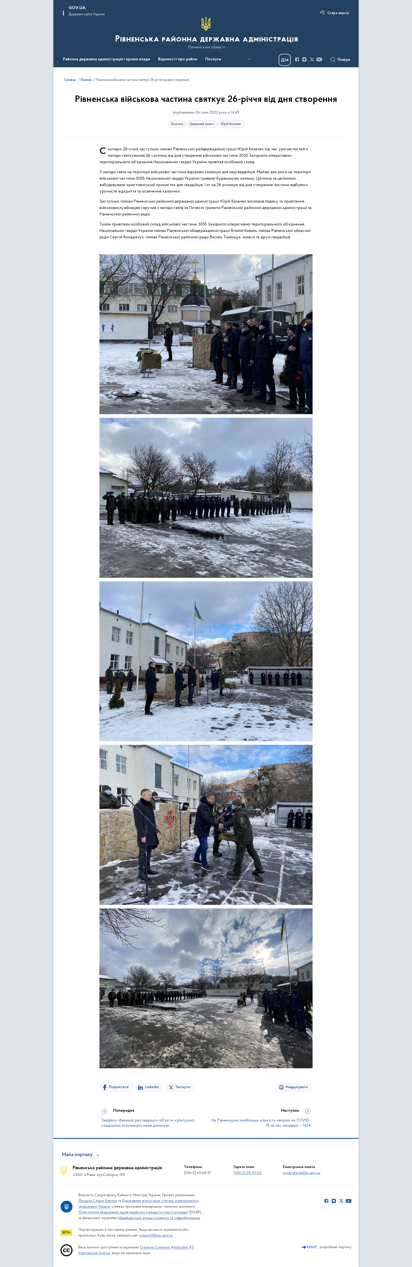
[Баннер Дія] (285, 60)
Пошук (344, 60)
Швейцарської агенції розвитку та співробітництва (159, 1218)
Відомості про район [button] (177, 59)
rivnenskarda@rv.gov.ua (301, 1173)
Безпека (177, 124)
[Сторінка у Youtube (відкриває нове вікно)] (319, 59)
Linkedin (152, 1087)
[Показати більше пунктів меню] (249, 59)
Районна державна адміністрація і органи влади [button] (106, 59)
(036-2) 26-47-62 (248, 1173)
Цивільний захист (202, 124)
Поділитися (119, 1087)
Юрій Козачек (231, 124)
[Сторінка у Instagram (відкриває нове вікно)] (304, 59)
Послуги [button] (213, 59)
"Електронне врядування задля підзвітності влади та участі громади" (133, 1212)
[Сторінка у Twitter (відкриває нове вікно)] (312, 59)
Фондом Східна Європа (97, 1201)
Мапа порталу (77, 1155)
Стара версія (338, 13)
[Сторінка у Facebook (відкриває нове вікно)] (297, 59)
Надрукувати (297, 1087)
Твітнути (182, 1087)
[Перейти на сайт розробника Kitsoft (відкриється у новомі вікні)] (309, 1247)
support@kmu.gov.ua (155, 1235)
